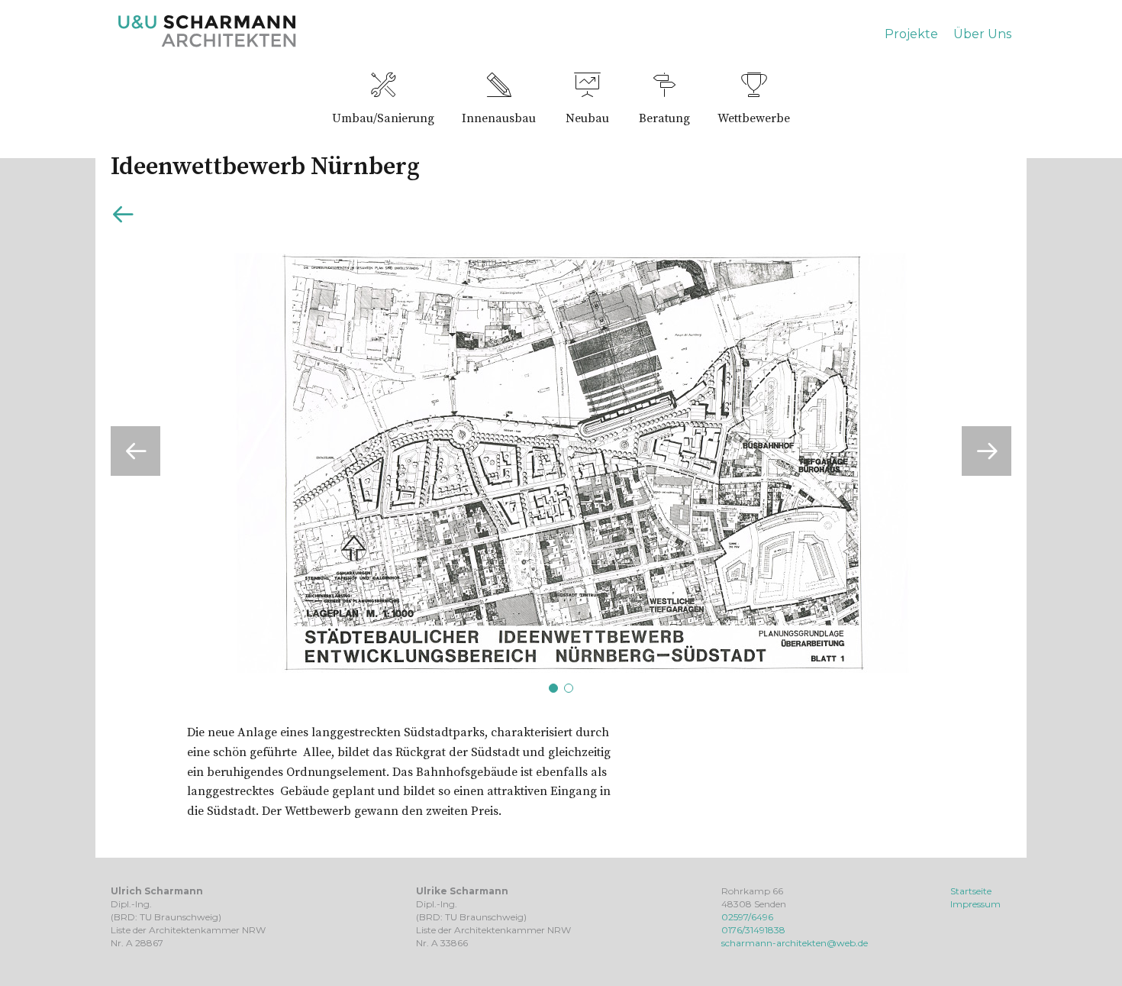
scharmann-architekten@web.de (794, 943)
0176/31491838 (753, 930)
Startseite (970, 891)
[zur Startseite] (207, 43)
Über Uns (982, 34)
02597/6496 (747, 917)
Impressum (975, 904)
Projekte (911, 34)
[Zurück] (123, 217)
